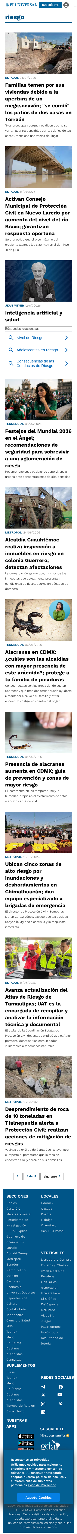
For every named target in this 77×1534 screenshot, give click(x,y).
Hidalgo (47, 1219)
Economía (14, 1287)
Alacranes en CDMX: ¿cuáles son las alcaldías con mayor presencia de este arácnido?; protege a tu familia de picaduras (37, 666)
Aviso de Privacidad (42, 1485)
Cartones (13, 1281)
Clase (10, 1372)
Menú (10, 1337)
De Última (14, 1389)
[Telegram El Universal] (43, 1387)
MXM (10, 1326)
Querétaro (48, 1225)
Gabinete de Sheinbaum (15, 1239)
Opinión (12, 1275)
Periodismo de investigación (17, 1222)
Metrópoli (13, 532)
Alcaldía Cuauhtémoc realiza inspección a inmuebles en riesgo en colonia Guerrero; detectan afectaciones (34, 553)
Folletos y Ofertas (54, 1265)
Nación (11, 1203)
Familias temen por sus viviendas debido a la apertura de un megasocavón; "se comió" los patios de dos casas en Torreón (38, 102)
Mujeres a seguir (18, 1214)
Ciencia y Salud (18, 1320)
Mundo (11, 1247)
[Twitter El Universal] (43, 1395)
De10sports (49, 1304)
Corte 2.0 (13, 1208)
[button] (50, 5)
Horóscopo (49, 1332)
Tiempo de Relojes (20, 1405)
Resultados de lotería (52, 1340)
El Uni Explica (17, 1231)
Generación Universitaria (50, 1290)
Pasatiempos (51, 1326)
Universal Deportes (21, 1292)
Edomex (47, 1203)
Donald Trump (17, 1253)
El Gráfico (48, 1298)
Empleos (48, 1276)
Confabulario (16, 1309)
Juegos (46, 1321)
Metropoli (13, 1259)
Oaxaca (46, 1208)
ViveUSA (47, 1315)
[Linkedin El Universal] (43, 1412)
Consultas (13, 1359)
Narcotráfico (15, 1270)
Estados (12, 77)
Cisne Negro (15, 1411)
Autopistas (14, 1354)
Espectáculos (16, 1298)
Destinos (13, 1348)
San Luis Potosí (52, 1231)
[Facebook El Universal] (61, 1387)
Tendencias (14, 424)
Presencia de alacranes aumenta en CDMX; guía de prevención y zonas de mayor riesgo (37, 774)
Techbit (12, 1331)
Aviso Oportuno (52, 1270)
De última (13, 1342)
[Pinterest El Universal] (61, 1404)
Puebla (46, 1214)
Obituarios (49, 1282)
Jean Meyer (14, 305)
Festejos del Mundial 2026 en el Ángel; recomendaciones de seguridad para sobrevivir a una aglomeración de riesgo (38, 448)
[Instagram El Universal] (43, 1404)
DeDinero (48, 1310)
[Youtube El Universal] (60, 1395)
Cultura (12, 1303)
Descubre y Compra (56, 1259)
